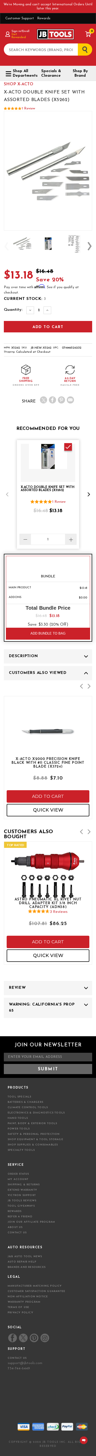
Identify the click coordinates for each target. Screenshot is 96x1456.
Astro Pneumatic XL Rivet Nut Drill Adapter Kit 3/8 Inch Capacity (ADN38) (48, 903)
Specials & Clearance (51, 73)
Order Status (18, 1174)
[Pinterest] (61, 399)
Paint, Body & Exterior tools (32, 1123)
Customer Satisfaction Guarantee (36, 1291)
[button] (7, 494)
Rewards (43, 18)
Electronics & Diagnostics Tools (36, 1112)
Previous (6, 246)
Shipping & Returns (24, 1184)
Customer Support (19, 18)
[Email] (70, 399)
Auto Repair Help (22, 1261)
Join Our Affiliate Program (31, 1222)
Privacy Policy (20, 1312)
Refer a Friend (20, 1216)
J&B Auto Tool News (25, 1256)
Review (17, 988)
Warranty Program (24, 1302)
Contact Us (17, 1232)
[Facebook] (52, 399)
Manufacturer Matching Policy (35, 1286)
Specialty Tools (21, 1150)
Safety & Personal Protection (34, 1134)
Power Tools (19, 1128)
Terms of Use (18, 1307)
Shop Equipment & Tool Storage (35, 1139)
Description (23, 656)
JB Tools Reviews (22, 1200)
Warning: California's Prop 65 (42, 1008)
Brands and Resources (27, 1267)
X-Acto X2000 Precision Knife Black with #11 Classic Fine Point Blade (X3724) (48, 762)
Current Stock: (25, 299)
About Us (15, 1227)
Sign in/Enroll (20, 31)
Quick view (48, 810)
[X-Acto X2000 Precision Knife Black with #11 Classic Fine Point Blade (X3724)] (48, 745)
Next (89, 246)
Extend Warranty (22, 1190)
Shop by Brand (80, 73)
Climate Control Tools (28, 1107)
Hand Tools (18, 1118)
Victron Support (22, 1195)
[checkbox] (68, 447)
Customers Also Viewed (38, 673)
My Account (18, 1179)
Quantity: (13, 310)
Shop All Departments (23, 73)
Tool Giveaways (21, 1206)
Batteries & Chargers (25, 1102)
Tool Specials (19, 1096)
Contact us (17, 1358)
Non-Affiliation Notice (28, 1296)
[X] (43, 399)
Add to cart (48, 796)
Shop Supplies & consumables (33, 1144)
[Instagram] (44, 1337)
